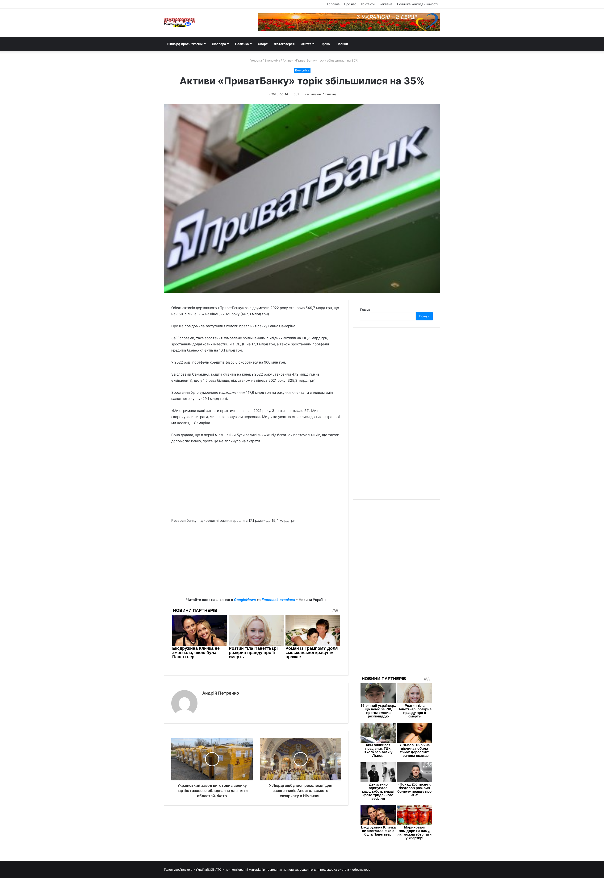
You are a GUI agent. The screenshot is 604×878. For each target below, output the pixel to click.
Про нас (350, 4)
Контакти (368, 4)
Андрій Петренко (220, 693)
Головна (333, 4)
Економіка (272, 60)
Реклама (385, 4)
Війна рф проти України (185, 44)
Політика (242, 44)
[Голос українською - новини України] (179, 22)
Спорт (263, 44)
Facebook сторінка (278, 599)
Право (325, 44)
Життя (306, 44)
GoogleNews (245, 599)
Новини (342, 44)
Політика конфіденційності (417, 4)
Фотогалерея (284, 44)
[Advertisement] (256, 483)
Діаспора (219, 44)
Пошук (365, 309)
